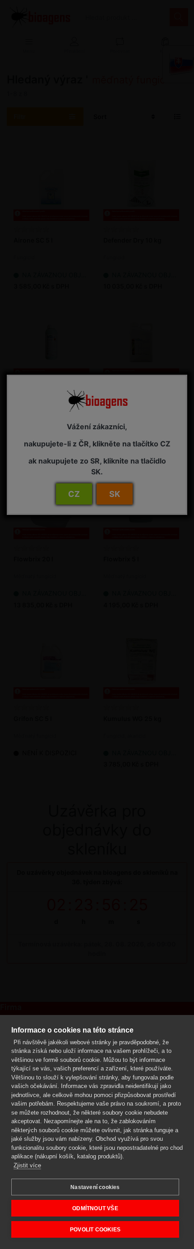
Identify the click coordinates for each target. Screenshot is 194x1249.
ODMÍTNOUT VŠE (95, 1208)
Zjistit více (27, 1165)
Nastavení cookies (95, 1187)
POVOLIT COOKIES (95, 1229)
